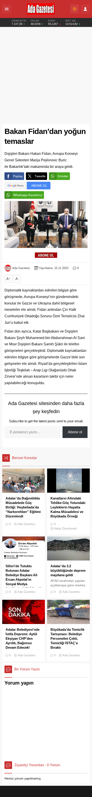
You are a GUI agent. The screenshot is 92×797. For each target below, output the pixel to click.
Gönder (63, 176)
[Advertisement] (46, 75)
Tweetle (40, 176)
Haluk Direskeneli (65, 528)
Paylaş (18, 176)
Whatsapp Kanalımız (27, 195)
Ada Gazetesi (21, 268)
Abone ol (75, 432)
